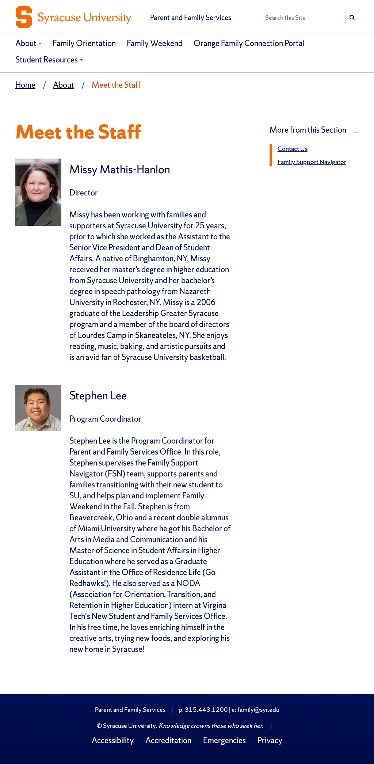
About (26, 43)
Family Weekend (155, 43)
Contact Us (293, 148)
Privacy (269, 740)
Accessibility (113, 740)
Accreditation (168, 740)
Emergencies (224, 740)
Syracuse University (129, 725)
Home (25, 85)
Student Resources (46, 59)
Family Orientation (84, 43)
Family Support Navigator (312, 161)
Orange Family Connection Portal (249, 43)
